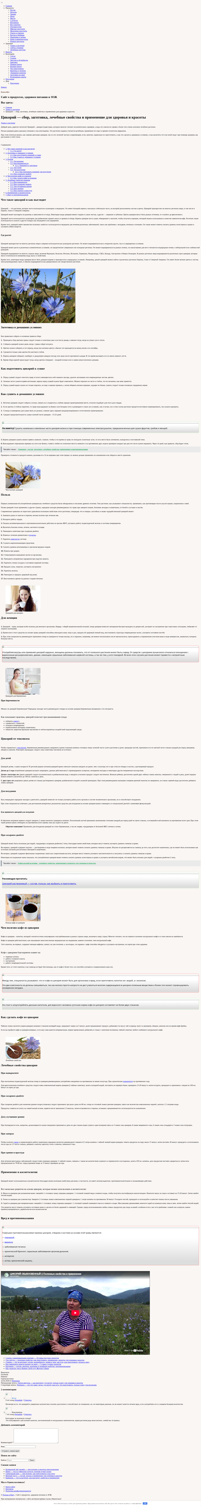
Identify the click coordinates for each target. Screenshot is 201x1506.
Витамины (14, 23)
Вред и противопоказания (17, 195)
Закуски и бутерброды (19, 60)
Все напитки (15, 25)
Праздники (14, 83)
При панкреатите (18, 182)
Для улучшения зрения (21, 186)
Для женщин (17, 161)
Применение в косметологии (18, 193)
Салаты (13, 58)
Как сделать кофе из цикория (23, 178)
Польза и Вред (5, 92)
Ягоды (12, 10)
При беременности (19, 163)
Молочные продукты (18, 31)
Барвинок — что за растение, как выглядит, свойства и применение (32, 1478)
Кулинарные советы (18, 77)
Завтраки (13, 62)
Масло (12, 18)
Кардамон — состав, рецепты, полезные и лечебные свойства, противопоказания (38, 1366)
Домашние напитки (18, 73)
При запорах (16, 189)
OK (145, 1503)
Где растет (16, 151)
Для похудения (17, 170)
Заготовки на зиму (17, 75)
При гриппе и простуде (21, 191)
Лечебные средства (17, 50)
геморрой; (10, 1237)
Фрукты (13, 12)
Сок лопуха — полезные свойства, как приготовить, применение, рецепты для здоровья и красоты (45, 1360)
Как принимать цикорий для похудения (33, 172)
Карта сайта (10, 1487)
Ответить (28, 1400)
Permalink (18, 1400)
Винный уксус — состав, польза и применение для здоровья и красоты (34, 1476)
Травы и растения (17, 46)
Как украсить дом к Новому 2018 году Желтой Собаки (27, 1368)
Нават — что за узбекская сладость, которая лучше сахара (28, 1472)
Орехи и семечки (17, 33)
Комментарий (7, 1442)
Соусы (12, 56)
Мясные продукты (17, 29)
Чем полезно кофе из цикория (18, 176)
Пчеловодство (16, 27)
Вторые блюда (16, 67)
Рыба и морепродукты (19, 39)
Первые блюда (16, 64)
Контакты (9, 1489)
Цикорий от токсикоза (26, 166)
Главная (9, 6)
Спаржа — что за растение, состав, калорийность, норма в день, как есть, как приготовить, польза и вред (47, 1362)
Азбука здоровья (16, 48)
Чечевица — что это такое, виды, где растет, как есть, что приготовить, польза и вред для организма (57, 1385)
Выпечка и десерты (18, 71)
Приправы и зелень (18, 37)
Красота (9, 52)
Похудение (10, 79)
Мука (12, 16)
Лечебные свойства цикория (18, 180)
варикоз (9, 1242)
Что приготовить (17, 69)
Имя (2, 1447)
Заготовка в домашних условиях (19, 153)
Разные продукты (17, 41)
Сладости (14, 20)
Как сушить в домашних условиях (25, 157)
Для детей (15, 168)
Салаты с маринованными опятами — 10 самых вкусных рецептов (32, 1358)
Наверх (4, 87)
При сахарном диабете (20, 174)
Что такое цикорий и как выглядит (20, 149)
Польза (9, 159)
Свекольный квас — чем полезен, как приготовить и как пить (30, 1474)
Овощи (13, 14)
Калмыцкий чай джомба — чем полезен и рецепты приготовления (32, 1469)
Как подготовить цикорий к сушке (25, 155)
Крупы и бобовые (17, 35)
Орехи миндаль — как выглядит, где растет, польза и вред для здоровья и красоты (50, 1383)
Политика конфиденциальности (18, 1491)
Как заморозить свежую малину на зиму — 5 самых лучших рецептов (33, 1364)
